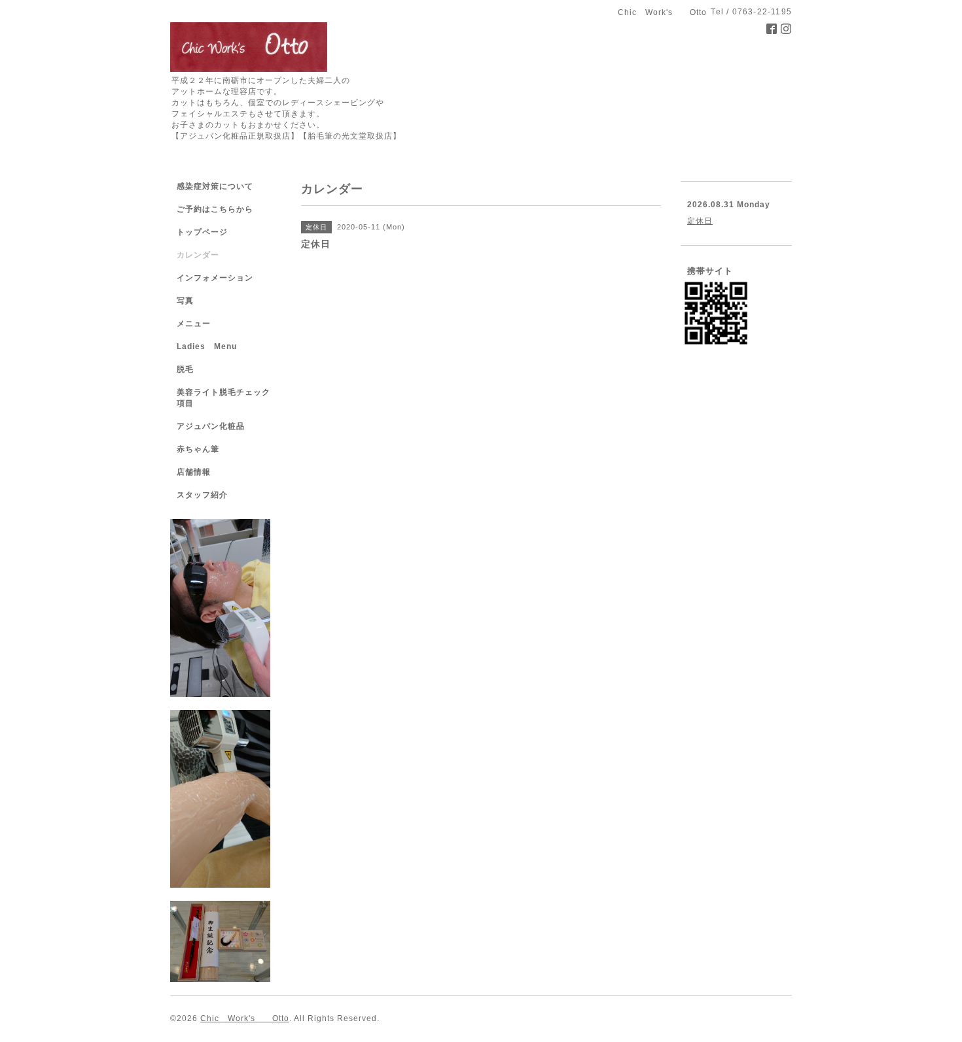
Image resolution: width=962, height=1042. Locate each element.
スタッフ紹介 (202, 494)
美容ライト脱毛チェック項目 (223, 398)
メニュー (194, 323)
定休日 (700, 221)
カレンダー (198, 255)
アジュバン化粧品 (211, 426)
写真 (185, 300)
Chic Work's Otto (244, 1018)
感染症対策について (215, 186)
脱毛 (185, 369)
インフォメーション (215, 277)
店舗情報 (194, 472)
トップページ (202, 232)
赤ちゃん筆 (198, 449)
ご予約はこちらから (215, 209)
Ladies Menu (207, 346)
